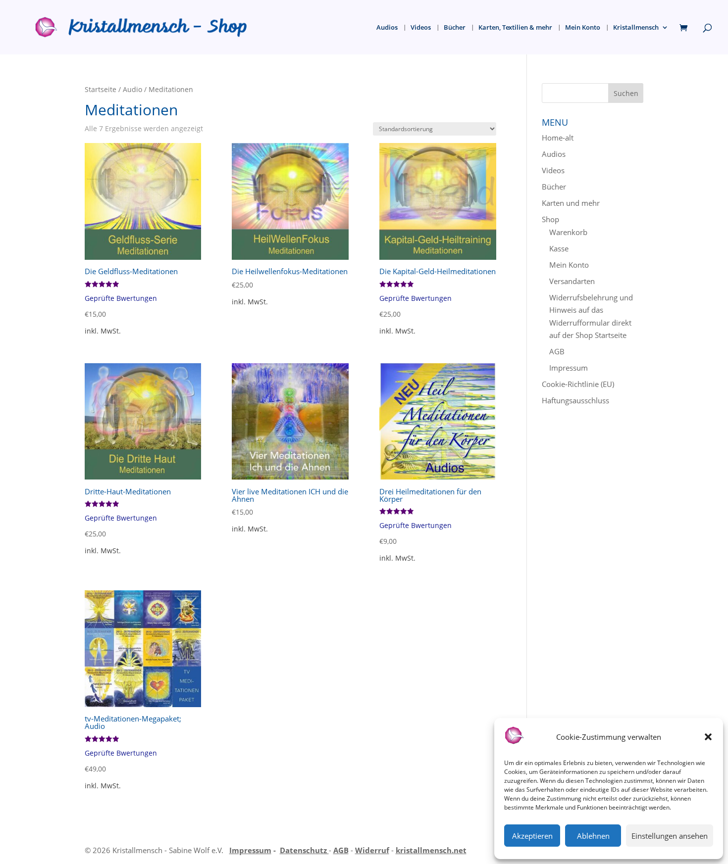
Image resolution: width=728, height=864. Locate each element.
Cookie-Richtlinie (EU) (578, 384)
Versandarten (572, 281)
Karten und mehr (571, 203)
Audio (132, 89)
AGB (557, 351)
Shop (550, 219)
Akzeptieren (532, 836)
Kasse (559, 248)
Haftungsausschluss (575, 400)
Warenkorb (568, 232)
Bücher (455, 28)
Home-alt (557, 138)
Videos (421, 28)
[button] (708, 737)
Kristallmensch (636, 28)
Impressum (568, 368)
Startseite (100, 89)
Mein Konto (582, 28)
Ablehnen (593, 836)
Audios (387, 28)
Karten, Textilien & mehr (515, 28)
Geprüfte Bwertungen (121, 298)
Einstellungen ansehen (669, 836)
